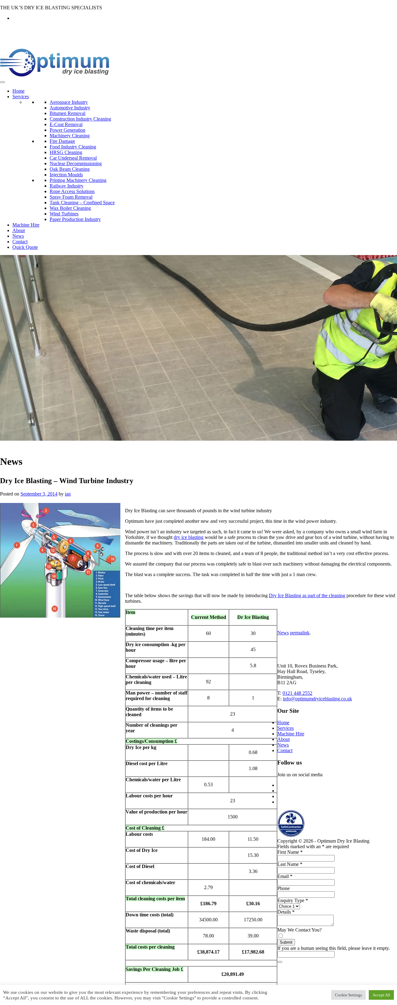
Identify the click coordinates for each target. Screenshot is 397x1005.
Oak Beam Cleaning (70, 169)
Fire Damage (62, 141)
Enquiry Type (292, 900)
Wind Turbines (64, 213)
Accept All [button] (381, 995)
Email (284, 876)
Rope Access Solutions (72, 191)
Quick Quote (25, 247)
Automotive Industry (70, 107)
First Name (290, 852)
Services (20, 96)
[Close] (279, 962)
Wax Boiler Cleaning (70, 208)
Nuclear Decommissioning (76, 163)
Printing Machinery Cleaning (78, 180)
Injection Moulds (66, 174)
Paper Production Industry (75, 219)
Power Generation (67, 130)
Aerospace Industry (69, 102)
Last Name (289, 864)
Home (18, 91)
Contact (20, 241)
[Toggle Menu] (2, 82)
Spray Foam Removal (71, 197)
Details (286, 912)
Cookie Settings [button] (348, 995)
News (18, 236)
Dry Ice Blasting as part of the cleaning (307, 595)
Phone (283, 888)
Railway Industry (66, 185)
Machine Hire (25, 224)
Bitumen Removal (67, 113)
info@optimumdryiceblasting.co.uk (317, 698)
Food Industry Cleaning (73, 146)
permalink (300, 632)
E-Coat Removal (66, 124)
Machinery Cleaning (70, 135)
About (18, 230)
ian (68, 493)
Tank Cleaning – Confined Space (82, 202)
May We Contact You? (299, 929)
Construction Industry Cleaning (80, 118)
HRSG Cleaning (66, 152)
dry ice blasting (188, 537)
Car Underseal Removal (73, 158)
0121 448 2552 (297, 693)
